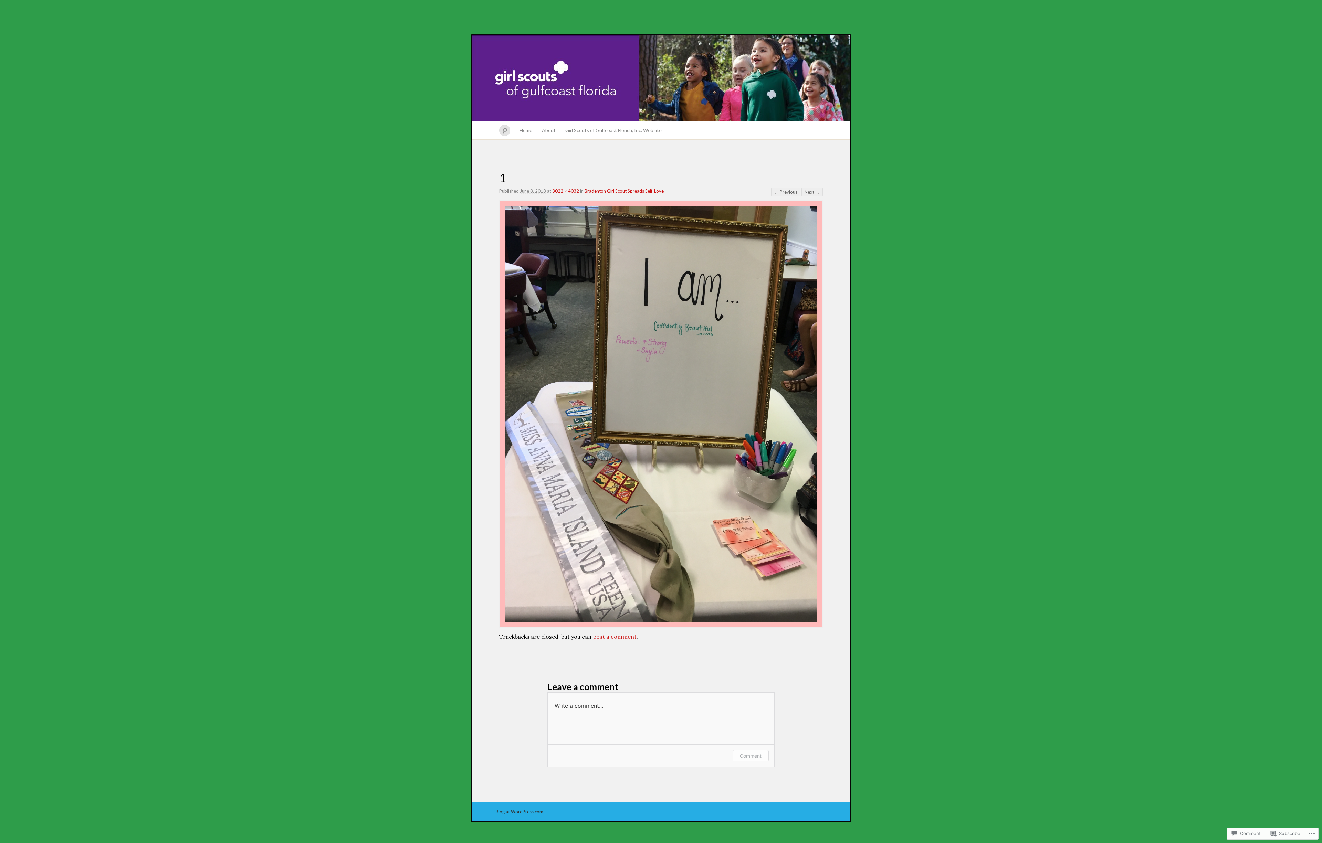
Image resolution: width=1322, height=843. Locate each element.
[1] (661, 620)
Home (526, 130)
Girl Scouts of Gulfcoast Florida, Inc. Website (613, 130)
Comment (751, 756)
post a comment (615, 636)
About (549, 130)
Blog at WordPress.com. (520, 811)
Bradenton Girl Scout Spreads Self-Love (624, 191)
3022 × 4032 (565, 191)
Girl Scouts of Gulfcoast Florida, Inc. (661, 78)
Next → (812, 192)
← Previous (785, 192)
